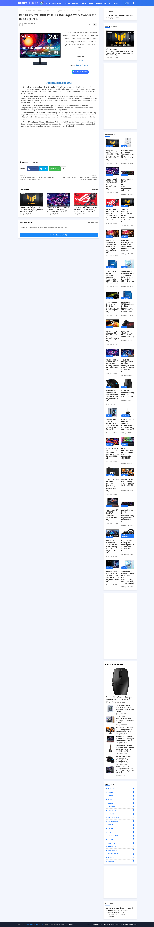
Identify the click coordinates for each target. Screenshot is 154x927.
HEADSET (121, 803)
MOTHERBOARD (121, 821)
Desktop (75, 3)
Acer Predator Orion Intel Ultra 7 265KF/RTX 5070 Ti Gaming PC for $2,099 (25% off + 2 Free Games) (127, 277)
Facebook (34, 169)
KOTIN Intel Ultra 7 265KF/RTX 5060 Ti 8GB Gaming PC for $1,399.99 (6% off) (125, 770)
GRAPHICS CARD (121, 818)
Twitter (45, 169)
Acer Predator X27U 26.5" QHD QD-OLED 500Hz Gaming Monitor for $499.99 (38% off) (112, 576)
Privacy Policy (114, 924)
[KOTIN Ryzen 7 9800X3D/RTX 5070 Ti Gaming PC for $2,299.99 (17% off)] (110, 719)
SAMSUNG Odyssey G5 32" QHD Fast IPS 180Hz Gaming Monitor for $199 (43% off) (127, 245)
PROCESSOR (121, 810)
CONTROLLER (121, 843)
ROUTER (121, 828)
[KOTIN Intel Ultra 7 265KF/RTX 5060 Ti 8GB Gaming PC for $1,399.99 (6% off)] (110, 769)
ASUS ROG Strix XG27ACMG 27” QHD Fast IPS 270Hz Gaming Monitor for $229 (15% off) (85, 209)
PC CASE (121, 839)
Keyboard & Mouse (103, 3)
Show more (94, 190)
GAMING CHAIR (121, 854)
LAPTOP (121, 796)
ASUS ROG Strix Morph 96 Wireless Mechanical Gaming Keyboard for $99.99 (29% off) (127, 184)
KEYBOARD (121, 807)
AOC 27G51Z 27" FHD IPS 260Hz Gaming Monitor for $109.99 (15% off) (127, 483)
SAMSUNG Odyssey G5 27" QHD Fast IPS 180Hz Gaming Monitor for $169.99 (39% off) (112, 246)
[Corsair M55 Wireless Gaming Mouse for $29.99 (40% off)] (120, 681)
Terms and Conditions (128, 924)
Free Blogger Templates (34, 924)
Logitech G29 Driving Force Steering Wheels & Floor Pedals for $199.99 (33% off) (127, 545)
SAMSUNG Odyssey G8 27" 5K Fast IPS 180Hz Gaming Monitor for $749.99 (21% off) (111, 546)
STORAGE (121, 814)
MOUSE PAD (121, 857)
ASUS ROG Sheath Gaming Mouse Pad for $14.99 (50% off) (127, 334)
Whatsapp (55, 169)
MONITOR (28, 11)
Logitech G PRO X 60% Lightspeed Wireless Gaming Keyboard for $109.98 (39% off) (127, 516)
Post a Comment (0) (58, 235)
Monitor (83, 3)
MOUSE (121, 799)
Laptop (67, 3)
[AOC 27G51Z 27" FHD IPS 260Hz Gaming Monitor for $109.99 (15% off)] (110, 730)
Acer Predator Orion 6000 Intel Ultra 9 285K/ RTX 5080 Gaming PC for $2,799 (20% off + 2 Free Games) (127, 577)
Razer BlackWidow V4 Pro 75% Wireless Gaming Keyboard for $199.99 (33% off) (127, 454)
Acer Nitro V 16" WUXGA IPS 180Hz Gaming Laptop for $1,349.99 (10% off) (112, 515)
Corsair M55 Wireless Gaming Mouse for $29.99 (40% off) (127, 393)
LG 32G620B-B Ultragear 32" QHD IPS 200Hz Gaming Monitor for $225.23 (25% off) (112, 336)
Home (48, 3)
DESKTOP (121, 792)
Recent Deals (56, 3)
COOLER (121, 825)
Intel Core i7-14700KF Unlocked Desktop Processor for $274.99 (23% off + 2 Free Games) (112, 277)
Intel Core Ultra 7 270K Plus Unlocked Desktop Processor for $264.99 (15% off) (112, 485)
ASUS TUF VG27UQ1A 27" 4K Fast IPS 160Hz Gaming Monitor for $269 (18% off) (31, 209)
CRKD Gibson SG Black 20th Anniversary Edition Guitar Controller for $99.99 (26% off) (127, 424)
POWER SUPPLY (121, 836)
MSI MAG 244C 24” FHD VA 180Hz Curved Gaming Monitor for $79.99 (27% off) (112, 307)
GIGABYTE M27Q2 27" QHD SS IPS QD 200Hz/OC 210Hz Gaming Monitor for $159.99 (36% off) (127, 365)
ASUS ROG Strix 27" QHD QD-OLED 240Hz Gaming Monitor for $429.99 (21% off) (112, 364)
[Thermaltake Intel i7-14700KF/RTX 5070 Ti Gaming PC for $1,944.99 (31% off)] (110, 708)
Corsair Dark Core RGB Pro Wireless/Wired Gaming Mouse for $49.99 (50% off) (112, 395)
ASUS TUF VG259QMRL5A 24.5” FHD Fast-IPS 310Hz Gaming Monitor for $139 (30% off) (119, 53)
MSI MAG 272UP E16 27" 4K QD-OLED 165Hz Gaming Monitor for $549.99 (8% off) (112, 453)
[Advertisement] (58, 143)
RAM (121, 832)
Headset (91, 3)
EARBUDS (121, 861)
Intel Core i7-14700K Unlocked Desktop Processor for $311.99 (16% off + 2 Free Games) (127, 307)
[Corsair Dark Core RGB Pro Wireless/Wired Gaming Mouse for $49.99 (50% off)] (110, 759)
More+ (115, 3)
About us (96, 924)
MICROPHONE (121, 847)
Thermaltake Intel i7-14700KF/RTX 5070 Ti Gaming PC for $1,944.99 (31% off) (112, 424)
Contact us (104, 924)
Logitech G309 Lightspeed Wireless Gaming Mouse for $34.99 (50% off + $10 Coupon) (127, 155)
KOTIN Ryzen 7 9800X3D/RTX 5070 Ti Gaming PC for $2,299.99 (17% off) (125, 719)
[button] (133, 3)
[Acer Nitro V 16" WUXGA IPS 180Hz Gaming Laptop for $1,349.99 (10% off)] (110, 739)
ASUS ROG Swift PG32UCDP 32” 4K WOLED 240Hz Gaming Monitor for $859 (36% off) (58, 209)
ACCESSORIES (121, 850)
